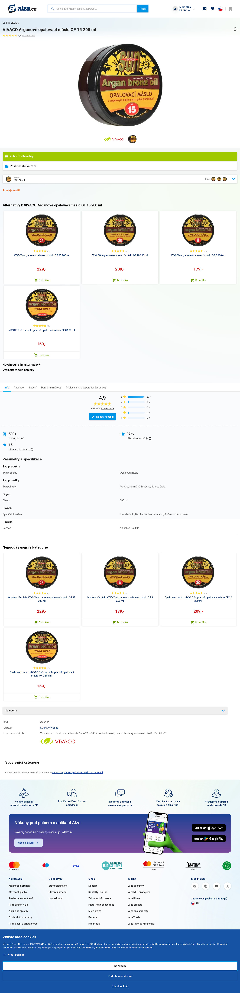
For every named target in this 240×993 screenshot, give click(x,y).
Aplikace (93, 930)
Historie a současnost (101, 904)
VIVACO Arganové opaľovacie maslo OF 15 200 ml (77, 772)
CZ (197, 903)
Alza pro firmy (136, 885)
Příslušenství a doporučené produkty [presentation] (86, 387)
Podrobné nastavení (120, 976)
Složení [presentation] (32, 387)
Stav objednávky (58, 885)
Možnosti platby (18, 892)
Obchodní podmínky (20, 917)
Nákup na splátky (18, 911)
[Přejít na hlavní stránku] (22, 8)
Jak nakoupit (56, 898)
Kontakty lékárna (97, 892)
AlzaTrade (134, 917)
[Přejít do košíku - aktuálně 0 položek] (230, 9)
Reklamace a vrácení (21, 898)
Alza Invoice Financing (141, 923)
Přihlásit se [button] (184, 10)
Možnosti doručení (19, 885)
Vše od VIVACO (11, 22)
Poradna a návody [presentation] (51, 387)
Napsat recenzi (105, 416)
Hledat (142, 8)
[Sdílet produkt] (235, 29)
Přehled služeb (17, 930)
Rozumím (120, 966)
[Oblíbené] (212, 9)
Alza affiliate (135, 904)
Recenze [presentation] (19, 387)
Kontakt (92, 885)
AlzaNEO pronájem (139, 892)
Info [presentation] (7, 387)
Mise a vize (94, 911)
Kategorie (11, 710)
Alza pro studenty (138, 911)
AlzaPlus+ (134, 898)
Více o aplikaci (25, 842)
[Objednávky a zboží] (205, 9)
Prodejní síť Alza (18, 904)
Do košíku (44, 280)
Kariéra (92, 917)
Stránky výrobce (49, 727)
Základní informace (99, 898)
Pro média (94, 923)
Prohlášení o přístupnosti (23, 923)
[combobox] (92, 8)
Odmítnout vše (120, 986)
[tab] (7, 387)
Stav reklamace (57, 892)
